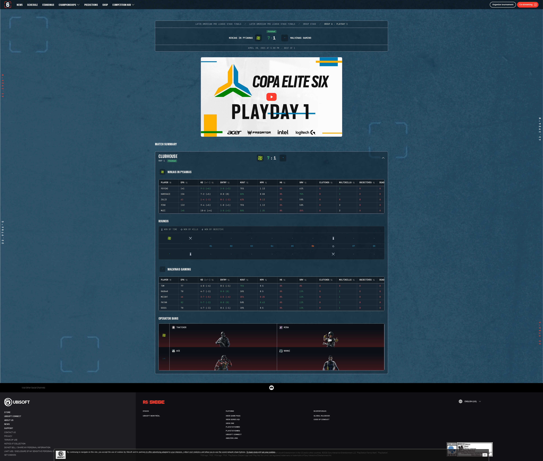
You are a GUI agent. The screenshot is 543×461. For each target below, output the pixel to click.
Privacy (8, 436)
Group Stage (309, 24)
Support (8, 428)
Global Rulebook (322, 416)
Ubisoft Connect (12, 416)
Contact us (10, 432)
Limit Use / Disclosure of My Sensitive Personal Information (35, 451)
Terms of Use (10, 439)
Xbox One (230, 423)
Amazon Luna (232, 438)
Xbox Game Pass (233, 416)
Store (7, 412)
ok (485, 455)
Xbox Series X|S (233, 419)
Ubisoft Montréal (151, 416)
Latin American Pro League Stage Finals (218, 24)
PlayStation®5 (233, 427)
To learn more (252, 452)
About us (8, 420)
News (7, 424)
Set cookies (10, 455)
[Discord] (271, 388)
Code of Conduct (321, 419)
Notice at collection (14, 443)
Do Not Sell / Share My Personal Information (27, 447)
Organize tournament (502, 4)
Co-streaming (526, 4)
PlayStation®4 (233, 431)
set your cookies (268, 452)
